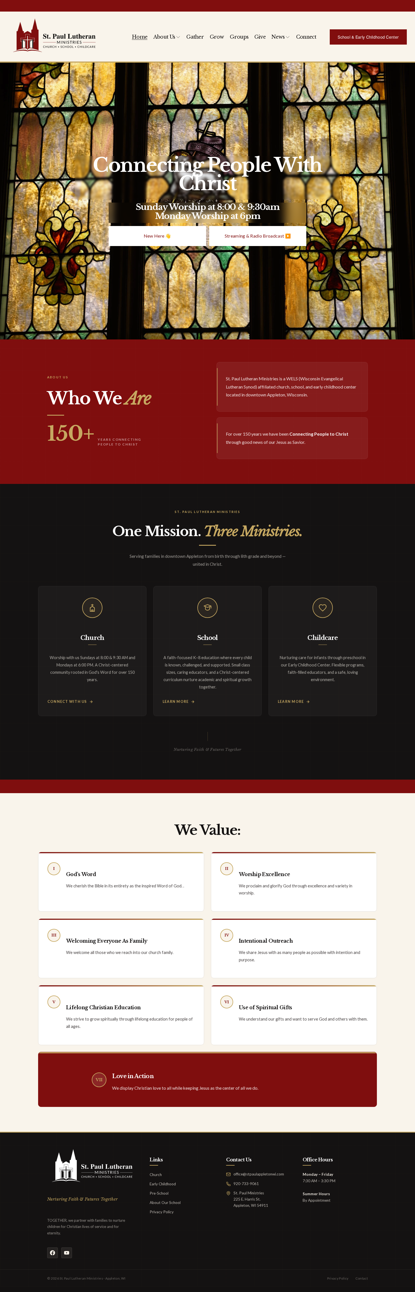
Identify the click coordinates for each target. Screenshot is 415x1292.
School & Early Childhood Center (368, 37)
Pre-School (159, 1193)
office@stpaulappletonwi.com (258, 1174)
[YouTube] (66, 1252)
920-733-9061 (246, 1183)
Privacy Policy (162, 1212)
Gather (195, 37)
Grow (217, 37)
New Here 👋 (157, 235)
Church (156, 1174)
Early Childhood (163, 1184)
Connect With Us (67, 701)
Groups (239, 37)
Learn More (176, 701)
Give (260, 37)
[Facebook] (52, 1252)
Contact (361, 1278)
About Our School (165, 1202)
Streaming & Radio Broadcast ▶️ (258, 235)
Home (139, 37)
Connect (306, 37)
